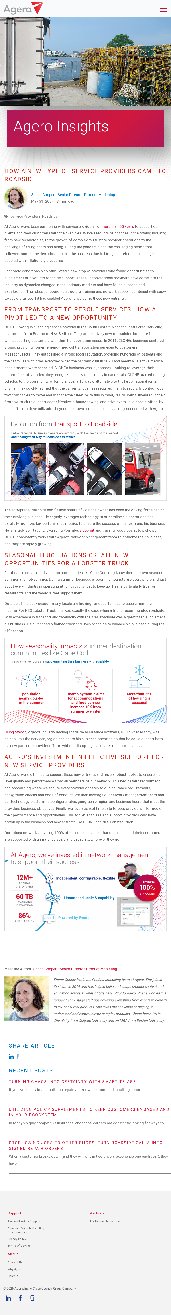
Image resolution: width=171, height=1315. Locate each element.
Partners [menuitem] (97, 1213)
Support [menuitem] (15, 1213)
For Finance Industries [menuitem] (105, 1221)
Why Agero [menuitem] (15, 1269)
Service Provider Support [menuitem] (24, 1221)
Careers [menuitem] (13, 1276)
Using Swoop (15, 732)
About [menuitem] (13, 1254)
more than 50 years (118, 226)
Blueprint (87, 530)
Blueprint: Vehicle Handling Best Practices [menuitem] (26, 1230)
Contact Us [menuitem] (15, 1262)
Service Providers (25, 216)
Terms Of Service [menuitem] (19, 1245)
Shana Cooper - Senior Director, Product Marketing (75, 969)
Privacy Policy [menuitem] (17, 1239)
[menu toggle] (164, 12)
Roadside (50, 216)
